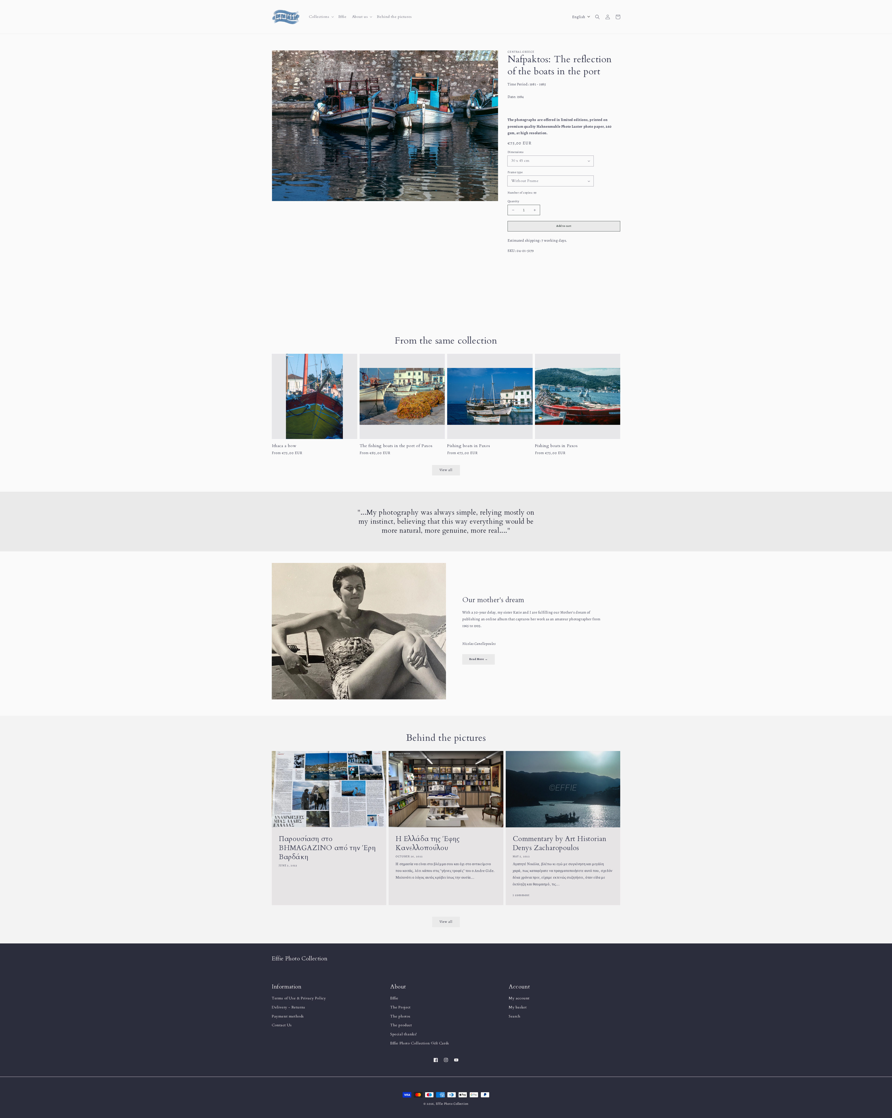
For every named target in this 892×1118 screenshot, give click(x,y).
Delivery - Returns (288, 1007)
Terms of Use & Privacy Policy (299, 998)
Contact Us (282, 1025)
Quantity (513, 201)
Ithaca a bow (284, 446)
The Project (400, 1007)
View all (446, 921)
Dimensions (515, 152)
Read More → (478, 659)
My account (519, 998)
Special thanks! (403, 1034)
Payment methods (288, 1016)
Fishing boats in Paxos (468, 446)
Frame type (515, 172)
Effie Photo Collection (452, 1104)
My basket (518, 1007)
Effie (394, 998)
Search (515, 1016)
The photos (400, 1016)
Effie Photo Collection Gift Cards (419, 1043)
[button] (321, 17)
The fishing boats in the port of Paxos (396, 446)
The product (401, 1025)
